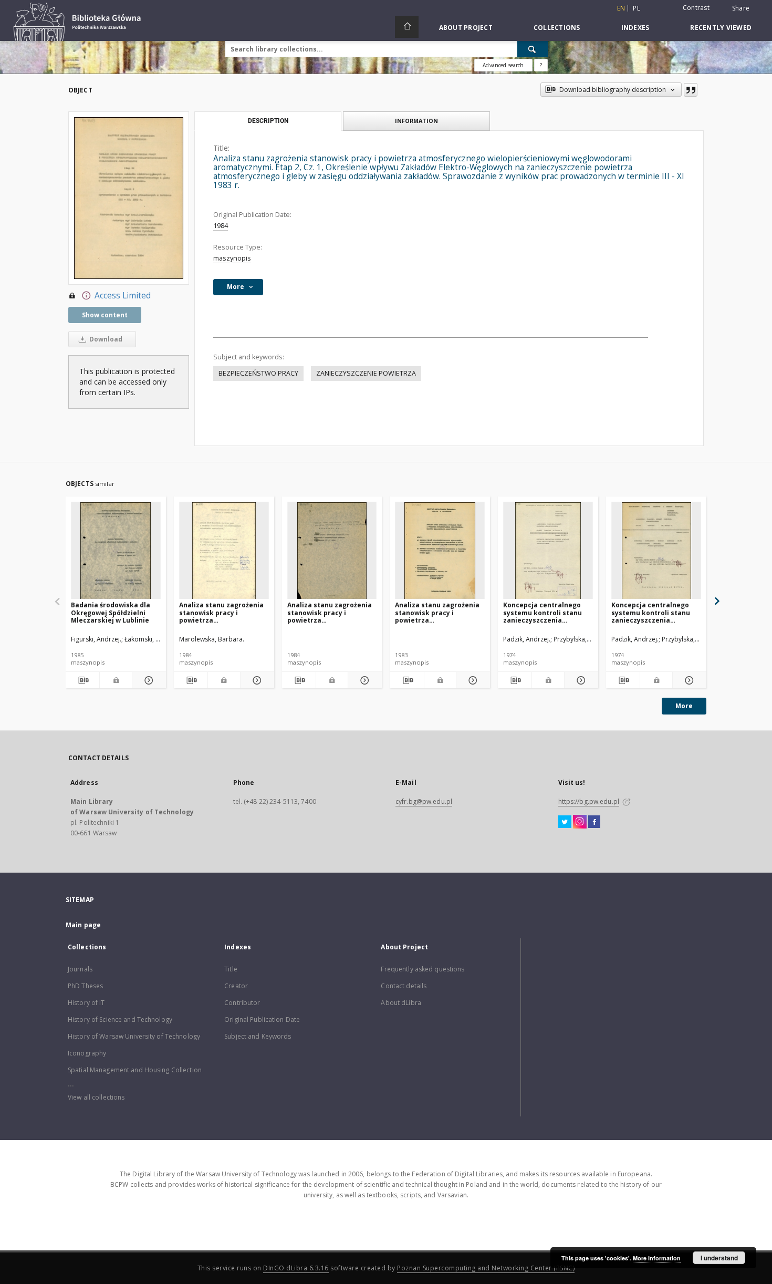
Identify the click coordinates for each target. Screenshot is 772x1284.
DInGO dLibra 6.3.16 (296, 1268)
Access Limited (123, 295)
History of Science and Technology (120, 1019)
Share (740, 8)
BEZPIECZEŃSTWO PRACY (258, 373)
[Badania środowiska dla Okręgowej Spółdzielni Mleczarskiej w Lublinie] (115, 550)
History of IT (86, 1002)
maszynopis (232, 258)
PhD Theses (85, 985)
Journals (80, 969)
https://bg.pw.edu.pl (588, 801)
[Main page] (407, 27)
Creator (236, 985)
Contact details (403, 985)
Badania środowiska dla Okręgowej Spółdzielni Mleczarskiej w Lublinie (110, 612)
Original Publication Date (262, 1019)
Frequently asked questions (422, 969)
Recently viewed (721, 27)
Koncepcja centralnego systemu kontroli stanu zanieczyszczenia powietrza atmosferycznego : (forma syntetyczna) (655, 612)
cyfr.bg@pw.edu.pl (423, 801)
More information (657, 1258)
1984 (220, 225)
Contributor (242, 1002)
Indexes (635, 27)
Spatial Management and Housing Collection (135, 1069)
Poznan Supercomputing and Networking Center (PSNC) (486, 1268)
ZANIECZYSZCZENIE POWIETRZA (366, 373)
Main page (83, 924)
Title (230, 969)
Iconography (87, 1053)
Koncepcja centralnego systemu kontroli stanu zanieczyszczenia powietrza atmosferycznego (542, 612)
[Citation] (690, 90)
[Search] (532, 48)
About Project (466, 27)
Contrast (696, 7)
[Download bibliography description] (82, 680)
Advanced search (503, 65)
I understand (719, 1257)
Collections (557, 27)
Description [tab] (268, 121)
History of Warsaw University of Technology (134, 1036)
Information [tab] (416, 121)
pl (636, 8)
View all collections (96, 1097)
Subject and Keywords (257, 1036)
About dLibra (401, 1002)
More (684, 705)
